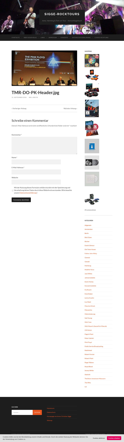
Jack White (88, 274)
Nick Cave (88, 322)
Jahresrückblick (90, 278)
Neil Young (88, 318)
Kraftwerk (88, 290)
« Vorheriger (19, 108)
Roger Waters (89, 362)
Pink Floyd (88, 342)
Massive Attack (90, 306)
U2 (86, 387)
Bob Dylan (88, 237)
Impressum (53, 37)
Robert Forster (89, 354)
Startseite (16, 37)
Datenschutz (51, 412)
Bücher (87, 241)
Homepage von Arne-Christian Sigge (59, 416)
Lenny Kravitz (89, 298)
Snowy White (89, 370)
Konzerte (64, 37)
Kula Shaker (89, 294)
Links (43, 37)
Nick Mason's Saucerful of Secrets (96, 326)
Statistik (87, 374)
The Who (88, 383)
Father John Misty (91, 253)
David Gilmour (89, 245)
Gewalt (87, 261)
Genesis (87, 257)
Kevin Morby (89, 282)
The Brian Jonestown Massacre (95, 378)
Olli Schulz (88, 330)
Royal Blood (89, 366)
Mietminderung (90, 314)
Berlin (87, 233)
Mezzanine (88, 310)
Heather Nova (89, 269)
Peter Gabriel (89, 338)
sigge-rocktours (62, 14)
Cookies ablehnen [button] (99, 438)
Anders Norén (99, 434)
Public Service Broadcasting (94, 346)
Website (15, 177)
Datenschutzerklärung (81, 37)
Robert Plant (89, 358)
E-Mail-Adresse (18, 167)
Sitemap (49, 420)
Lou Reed (88, 302)
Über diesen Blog (30, 37)
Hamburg (88, 266)
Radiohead (88, 350)
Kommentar (17, 135)
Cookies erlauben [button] (114, 438)
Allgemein (88, 225)
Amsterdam (89, 229)
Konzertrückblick (90, 286)
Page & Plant (89, 334)
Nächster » (70, 108)
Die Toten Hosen (90, 249)
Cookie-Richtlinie (101, 37)
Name (14, 157)
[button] (26, 439)
